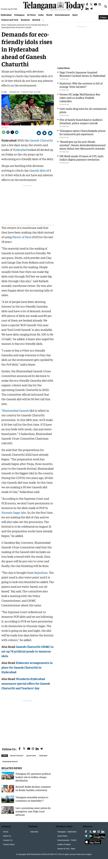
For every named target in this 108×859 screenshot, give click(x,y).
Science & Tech (63, 848)
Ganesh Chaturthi (41, 140)
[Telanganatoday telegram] (41, 749)
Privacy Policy (8, 844)
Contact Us (7, 840)
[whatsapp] (3, 132)
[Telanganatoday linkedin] (37, 749)
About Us (7, 835)
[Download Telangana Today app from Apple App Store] (39, 133)
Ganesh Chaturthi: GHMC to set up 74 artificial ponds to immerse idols (27, 651)
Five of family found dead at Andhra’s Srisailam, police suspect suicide (81, 121)
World (49, 14)
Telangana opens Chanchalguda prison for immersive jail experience (82, 132)
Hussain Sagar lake (13, 512)
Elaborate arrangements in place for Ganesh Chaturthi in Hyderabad (27, 667)
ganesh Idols (31, 755)
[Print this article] (50, 133)
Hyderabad (6, 14)
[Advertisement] (27, 722)
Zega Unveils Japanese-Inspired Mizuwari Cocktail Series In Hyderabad (82, 73)
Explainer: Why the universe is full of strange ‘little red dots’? (81, 84)
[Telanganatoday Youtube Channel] (28, 749)
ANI (5, 92)
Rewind (36, 19)
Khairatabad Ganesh (15, 410)
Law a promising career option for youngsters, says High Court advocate (33, 811)
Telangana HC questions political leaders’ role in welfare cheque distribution (33, 777)
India (41, 14)
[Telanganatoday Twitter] (24, 749)
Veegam (89, 854)
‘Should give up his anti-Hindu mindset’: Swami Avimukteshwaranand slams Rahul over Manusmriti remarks (82, 145)
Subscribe (34, 831)
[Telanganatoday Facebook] (19, 749)
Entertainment (62, 14)
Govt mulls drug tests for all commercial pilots (83, 110)
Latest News (63, 67)
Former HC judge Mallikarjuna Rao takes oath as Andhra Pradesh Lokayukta (79, 97)
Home (3, 25)
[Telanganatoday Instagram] (33, 749)
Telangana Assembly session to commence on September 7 (31, 799)
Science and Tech (9, 19)
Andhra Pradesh (64, 844)
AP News (31, 14)
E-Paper (103, 17)
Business (25, 19)
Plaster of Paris (22, 237)
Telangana (19, 14)
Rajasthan (41, 572)
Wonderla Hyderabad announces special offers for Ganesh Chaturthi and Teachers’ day (25, 683)
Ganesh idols (37, 170)
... (43, 19)
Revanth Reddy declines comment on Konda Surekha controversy (33, 788)
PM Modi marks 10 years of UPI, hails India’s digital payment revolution (81, 157)
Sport (75, 14)
